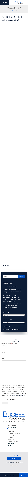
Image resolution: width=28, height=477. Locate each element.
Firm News (8, 130)
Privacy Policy (22, 395)
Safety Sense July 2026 (11, 25)
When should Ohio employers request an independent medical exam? (14, 48)
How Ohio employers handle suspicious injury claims (13, 97)
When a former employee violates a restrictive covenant (12, 216)
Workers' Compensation (9, 55)
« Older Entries (5, 265)
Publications (9, 30)
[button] (4, 2)
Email (3, 358)
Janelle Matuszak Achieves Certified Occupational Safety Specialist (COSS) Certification (13, 242)
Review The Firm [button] (14, 458)
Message (4, 365)
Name (3, 345)
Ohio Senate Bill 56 (10, 147)
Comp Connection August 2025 (12, 193)
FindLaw (16, 465)
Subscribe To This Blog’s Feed (11, 329)
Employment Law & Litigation (13, 223)
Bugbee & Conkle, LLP (14, 28)
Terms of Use (14, 395)
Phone (3, 352)
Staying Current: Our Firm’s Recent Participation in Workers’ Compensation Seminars (13, 122)
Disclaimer (4, 383)
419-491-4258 (12, 427)
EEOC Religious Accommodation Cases (11, 170)
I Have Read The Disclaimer (10, 399)
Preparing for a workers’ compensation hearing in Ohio (14, 73)
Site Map (8, 463)
